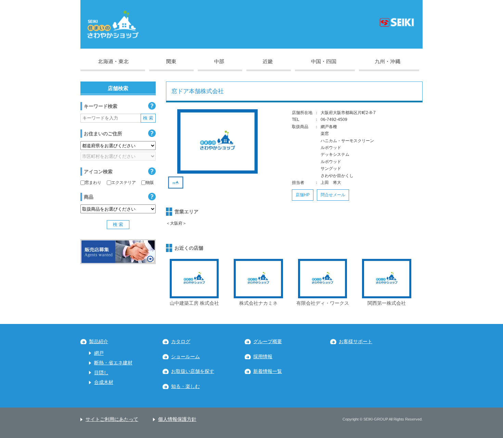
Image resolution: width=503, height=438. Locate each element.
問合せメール (333, 194)
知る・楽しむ (185, 386)
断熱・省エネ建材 (113, 362)
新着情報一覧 (267, 371)
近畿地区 (268, 65)
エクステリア (123, 182)
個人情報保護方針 (177, 419)
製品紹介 (98, 341)
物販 (150, 182)
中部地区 (220, 65)
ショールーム (185, 356)
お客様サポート (355, 341)
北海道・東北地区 (112, 65)
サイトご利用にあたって (112, 419)
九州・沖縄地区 (389, 65)
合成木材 (103, 382)
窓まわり (93, 182)
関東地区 (171, 65)
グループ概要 (267, 341)
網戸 (99, 353)
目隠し (101, 372)
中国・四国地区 (325, 65)
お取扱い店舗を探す (192, 371)
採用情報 (262, 356)
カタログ (180, 341)
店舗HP (303, 194)
